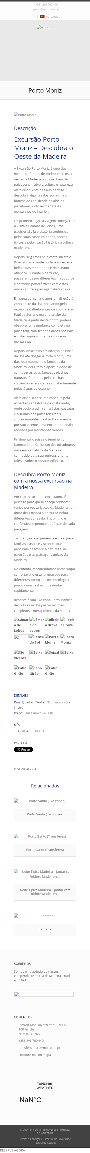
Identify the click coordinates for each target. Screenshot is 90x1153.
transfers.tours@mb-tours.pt (39, 1048)
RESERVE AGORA (25, 769)
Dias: (18, 702)
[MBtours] (45, 41)
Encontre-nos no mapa (34, 1055)
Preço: (19, 713)
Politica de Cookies (45, 1142)
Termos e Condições (30, 1139)
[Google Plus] (34, 17)
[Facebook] (29, 17)
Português (52, 16)
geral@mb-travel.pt (47, 9)
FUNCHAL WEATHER (45, 1096)
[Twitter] (24, 17)
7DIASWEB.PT (45, 1133)
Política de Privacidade (58, 1139)
